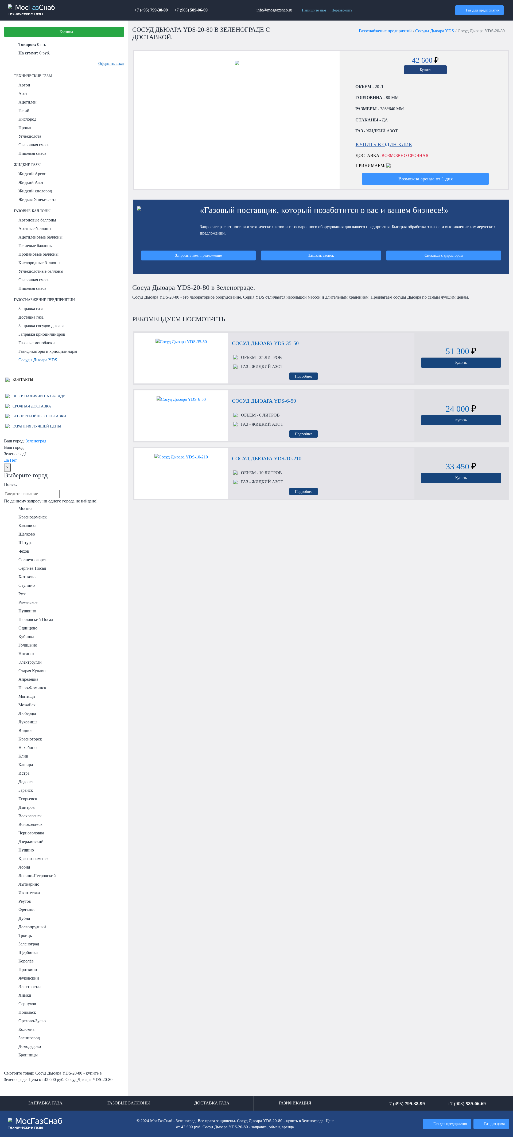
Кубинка (26, 636)
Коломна (26, 1029)
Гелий (23, 110)
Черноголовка (31, 833)
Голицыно (27, 645)
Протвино (27, 969)
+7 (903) (191, 10)
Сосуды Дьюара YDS (37, 360)
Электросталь (30, 986)
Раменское (27, 602)
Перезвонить (342, 10)
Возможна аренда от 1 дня (425, 178)
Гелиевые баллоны (35, 245)
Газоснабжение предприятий (44, 300)
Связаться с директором (444, 255)
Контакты (22, 379)
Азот (22, 93)
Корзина (66, 32)
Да (6, 460)
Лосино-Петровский (37, 875)
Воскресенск (30, 816)
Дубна (24, 918)
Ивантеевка (29, 892)
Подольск (27, 1012)
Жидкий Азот (31, 182)
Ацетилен (27, 102)
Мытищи (26, 696)
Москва (25, 508)
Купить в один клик (384, 144)
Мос (35, 1124)
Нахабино (27, 747)
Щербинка (28, 952)
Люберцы (27, 713)
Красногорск (30, 739)
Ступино (26, 585)
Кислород (27, 119)
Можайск (27, 705)
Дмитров (26, 807)
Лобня (24, 867)
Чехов (23, 551)
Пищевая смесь (32, 153)
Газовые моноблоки (36, 342)
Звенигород (29, 1038)
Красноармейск (32, 517)
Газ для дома (494, 1124)
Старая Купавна (33, 670)
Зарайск (25, 790)
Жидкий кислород (35, 191)
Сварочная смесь (33, 144)
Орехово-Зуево (32, 1021)
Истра (23, 773)
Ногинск (26, 653)
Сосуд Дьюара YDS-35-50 (265, 343)
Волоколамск (30, 824)
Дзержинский (31, 841)
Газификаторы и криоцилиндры (47, 351)
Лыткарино (28, 884)
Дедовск (26, 781)
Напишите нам (314, 10)
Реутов (24, 901)
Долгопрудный (32, 927)
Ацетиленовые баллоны (40, 237)
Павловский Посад (35, 619)
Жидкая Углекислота (37, 199)
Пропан (25, 127)
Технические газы (33, 76)
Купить (425, 70)
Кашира (25, 764)
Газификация (295, 1103)
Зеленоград (36, 441)
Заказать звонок (321, 255)
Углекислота (29, 136)
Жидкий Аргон (32, 174)
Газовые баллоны (32, 211)
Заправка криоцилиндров (41, 334)
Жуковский (28, 978)
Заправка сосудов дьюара (41, 325)
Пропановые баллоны (38, 254)
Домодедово (29, 1046)
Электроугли (30, 662)
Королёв (26, 961)
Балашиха (27, 525)
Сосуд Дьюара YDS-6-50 (264, 401)
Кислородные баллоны (39, 262)
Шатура (25, 542)
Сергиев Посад (32, 568)
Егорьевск (27, 799)
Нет (13, 460)
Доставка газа (31, 317)
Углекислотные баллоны (40, 271)
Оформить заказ (111, 63)
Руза (22, 594)
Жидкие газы (27, 165)
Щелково (26, 534)
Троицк (25, 935)
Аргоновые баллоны (37, 220)
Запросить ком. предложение (198, 255)
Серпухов (27, 1003)
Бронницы (28, 1055)
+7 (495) (151, 10)
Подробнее (303, 376)
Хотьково (27, 577)
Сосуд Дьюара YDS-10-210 (266, 458)
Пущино (26, 850)
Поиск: (10, 484)
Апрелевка (28, 679)
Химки (24, 995)
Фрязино (26, 910)
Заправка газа (30, 308)
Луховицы (27, 722)
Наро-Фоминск (32, 688)
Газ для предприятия (482, 10)
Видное (25, 730)
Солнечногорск (32, 559)
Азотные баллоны (34, 228)
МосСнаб (31, 10)
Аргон (24, 85)
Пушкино (27, 611)
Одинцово (27, 628)
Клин (23, 756)
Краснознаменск (33, 858)
